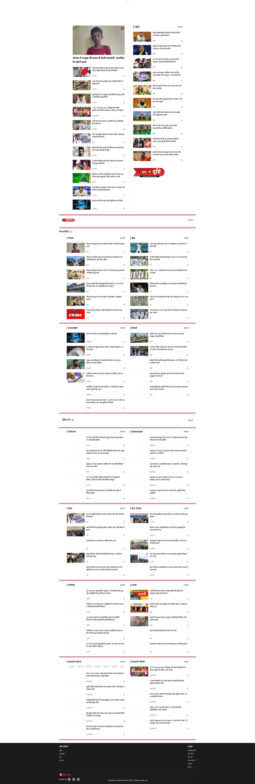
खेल (60, 757)
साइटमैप (190, 764)
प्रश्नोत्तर (190, 767)
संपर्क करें (190, 757)
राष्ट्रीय (60, 751)
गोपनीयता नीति (192, 751)
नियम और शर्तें (191, 760)
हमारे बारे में (191, 754)
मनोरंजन (61, 760)
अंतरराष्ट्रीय (62, 754)
